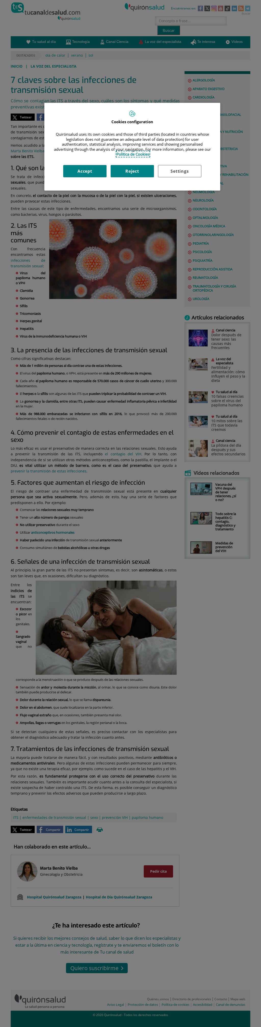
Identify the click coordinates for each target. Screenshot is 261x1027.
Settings (180, 171)
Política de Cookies (132, 154)
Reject (132, 171)
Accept (84, 171)
